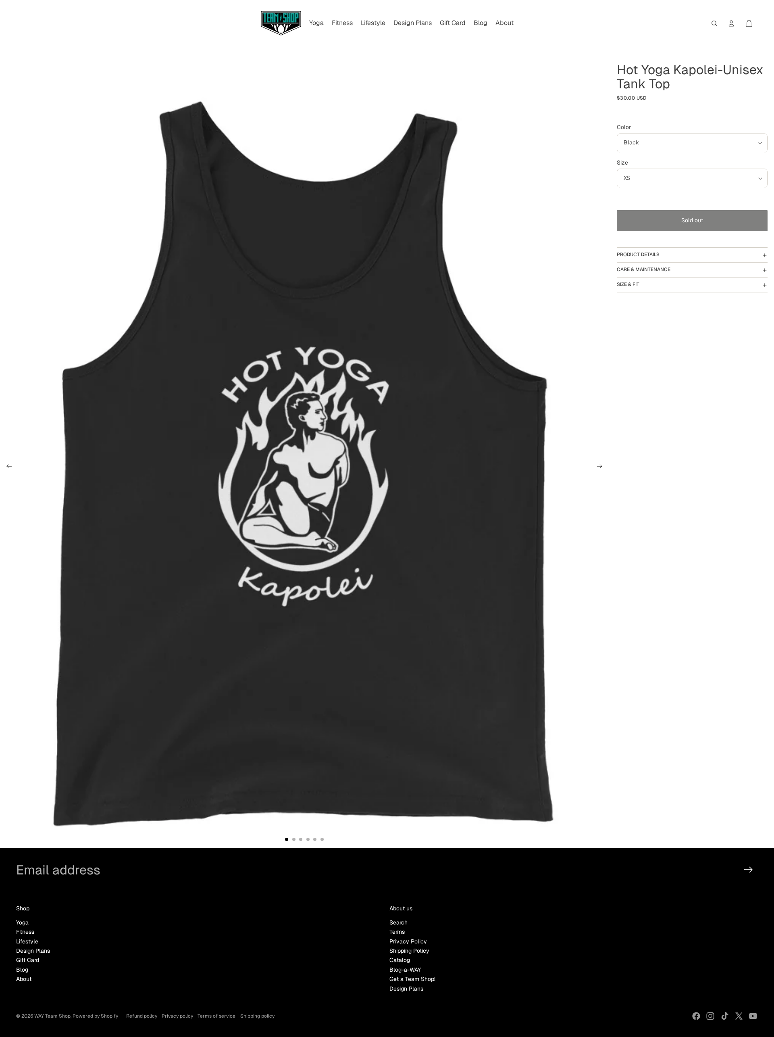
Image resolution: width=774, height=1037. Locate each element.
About (23, 979)
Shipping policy (257, 1016)
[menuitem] (316, 23)
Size (622, 163)
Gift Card (27, 960)
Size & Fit (628, 285)
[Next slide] (602, 467)
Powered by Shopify (95, 1016)
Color (624, 127)
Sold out (692, 220)
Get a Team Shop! (412, 979)
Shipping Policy (409, 950)
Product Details (638, 255)
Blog (22, 969)
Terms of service (216, 1016)
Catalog (399, 960)
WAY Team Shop (52, 1016)
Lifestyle (27, 941)
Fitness (25, 931)
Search (398, 922)
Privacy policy (177, 1016)
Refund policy (141, 1016)
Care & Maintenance (643, 270)
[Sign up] (748, 869)
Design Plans (33, 950)
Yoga (22, 922)
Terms (397, 931)
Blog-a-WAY (405, 969)
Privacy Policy (408, 941)
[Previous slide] (6, 467)
